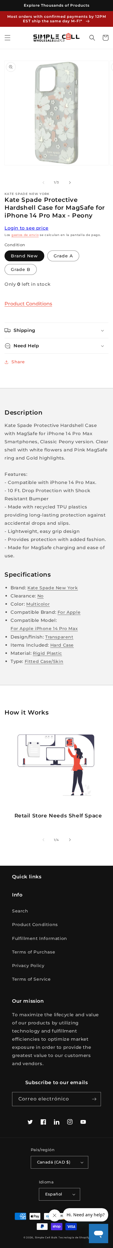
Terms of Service (31, 979)
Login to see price (27, 228)
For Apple (69, 612)
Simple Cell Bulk (46, 1237)
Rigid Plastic (47, 653)
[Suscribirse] (94, 1099)
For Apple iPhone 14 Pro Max (44, 628)
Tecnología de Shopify (73, 1237)
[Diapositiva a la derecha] (70, 182)
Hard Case (62, 645)
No (40, 596)
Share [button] (18, 362)
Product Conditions (28, 304)
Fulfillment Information (39, 938)
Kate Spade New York (52, 588)
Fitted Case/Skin (44, 661)
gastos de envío (25, 235)
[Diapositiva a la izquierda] (43, 182)
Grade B (20, 269)
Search (20, 911)
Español (53, 1194)
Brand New (24, 256)
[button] (7, 37)
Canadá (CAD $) (54, 1162)
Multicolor (38, 604)
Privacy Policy (28, 965)
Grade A (63, 256)
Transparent (59, 637)
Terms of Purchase (33, 952)
